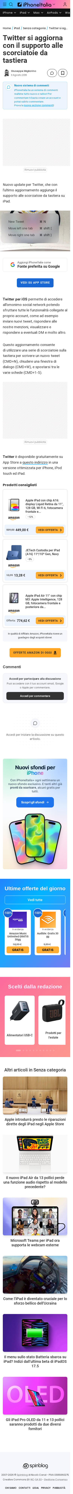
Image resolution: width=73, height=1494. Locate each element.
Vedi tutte (35, 900)
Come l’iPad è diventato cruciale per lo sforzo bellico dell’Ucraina (35, 1301)
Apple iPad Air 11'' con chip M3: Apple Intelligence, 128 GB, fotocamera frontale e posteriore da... (43, 601)
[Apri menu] (54, 4)
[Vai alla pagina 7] (40, 1050)
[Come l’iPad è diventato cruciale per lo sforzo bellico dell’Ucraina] (35, 1275)
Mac (37, 13)
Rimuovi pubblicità (35, 169)
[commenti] (52, 73)
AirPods (52, 13)
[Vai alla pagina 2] (23, 1050)
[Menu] (4, 4)
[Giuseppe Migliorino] (6, 73)
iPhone (8, 13)
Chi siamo (10, 1487)
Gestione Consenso (56, 1479)
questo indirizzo (35, 462)
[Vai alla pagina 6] (37, 1050)
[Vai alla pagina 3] (27, 1050)
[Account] (65, 4)
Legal (36, 1487)
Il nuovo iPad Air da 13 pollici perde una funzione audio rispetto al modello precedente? (35, 1182)
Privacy (46, 1487)
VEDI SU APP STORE (35, 282)
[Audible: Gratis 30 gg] (47, 919)
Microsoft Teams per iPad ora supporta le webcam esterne (35, 1242)
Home (7, 28)
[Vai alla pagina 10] (50, 1050)
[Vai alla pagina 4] (30, 1050)
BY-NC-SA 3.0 (34, 1479)
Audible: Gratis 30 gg (47, 935)
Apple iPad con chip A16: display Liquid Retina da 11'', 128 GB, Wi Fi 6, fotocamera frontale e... (44, 506)
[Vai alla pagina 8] (43, 1050)
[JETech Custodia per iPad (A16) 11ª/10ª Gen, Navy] (14, 552)
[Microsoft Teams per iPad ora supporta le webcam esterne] (35, 1216)
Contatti (24, 1487)
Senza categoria (34, 28)
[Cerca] (11, 4)
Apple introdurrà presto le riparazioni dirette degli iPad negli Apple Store (35, 1121)
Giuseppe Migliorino (23, 71)
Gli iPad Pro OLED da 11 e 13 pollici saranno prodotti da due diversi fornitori (35, 1424)
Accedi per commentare (35, 695)
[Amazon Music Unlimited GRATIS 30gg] (18, 919)
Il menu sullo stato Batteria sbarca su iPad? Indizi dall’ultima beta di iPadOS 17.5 (35, 1361)
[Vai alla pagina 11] (53, 1050)
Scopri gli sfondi (32, 802)
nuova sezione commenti (39, 105)
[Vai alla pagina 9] (47, 1050)
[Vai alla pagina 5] (33, 1050)
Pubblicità (59, 1487)
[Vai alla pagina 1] (18, 1050)
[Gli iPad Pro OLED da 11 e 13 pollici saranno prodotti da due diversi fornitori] (35, 1396)
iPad (23, 13)
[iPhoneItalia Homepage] (33, 4)
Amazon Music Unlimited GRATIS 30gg (17, 936)
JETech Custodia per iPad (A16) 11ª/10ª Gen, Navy (42, 552)
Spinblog (22, 1474)
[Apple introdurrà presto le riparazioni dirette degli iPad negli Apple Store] (35, 1095)
